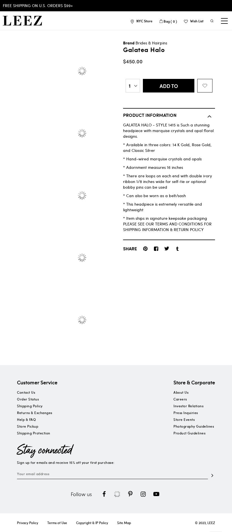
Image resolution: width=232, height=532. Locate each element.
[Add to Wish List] (204, 85)
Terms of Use (57, 522)
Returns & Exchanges (34, 412)
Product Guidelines (189, 433)
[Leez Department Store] (22, 20)
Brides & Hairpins (151, 43)
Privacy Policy (27, 522)
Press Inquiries (185, 412)
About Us (180, 392)
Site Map (124, 522)
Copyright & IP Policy (92, 522)
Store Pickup (27, 426)
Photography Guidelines (193, 426)
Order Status (28, 399)
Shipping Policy (30, 406)
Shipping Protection (33, 433)
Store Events (184, 419)
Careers (180, 399)
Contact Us (26, 392)
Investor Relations (188, 406)
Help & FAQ (26, 419)
